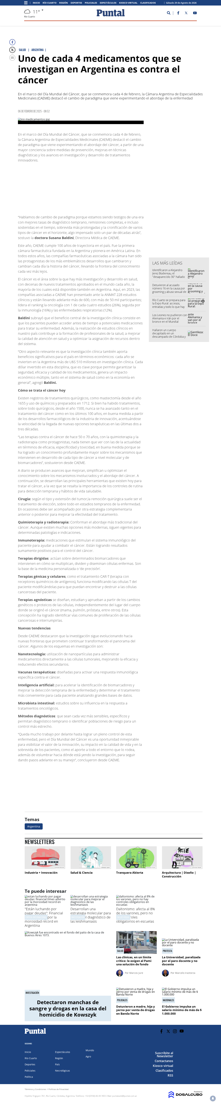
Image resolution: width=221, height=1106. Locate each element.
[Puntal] (35, 1034)
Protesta (167, 951)
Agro (88, 1056)
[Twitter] (12, 50)
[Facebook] (12, 42)
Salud (120, 951)
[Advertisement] (116, 187)
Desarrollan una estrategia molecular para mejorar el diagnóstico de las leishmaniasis (90, 915)
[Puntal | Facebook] (178, 14)
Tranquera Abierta (129, 873)
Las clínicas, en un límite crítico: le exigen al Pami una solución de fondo (133, 960)
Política (29, 1076)
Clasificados (148, 3)
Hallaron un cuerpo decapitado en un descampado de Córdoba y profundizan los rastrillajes (169, 335)
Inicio (36, 3)
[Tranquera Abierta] (136, 857)
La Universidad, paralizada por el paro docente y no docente (181, 960)
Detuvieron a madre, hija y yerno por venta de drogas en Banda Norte (135, 1010)
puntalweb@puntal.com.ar (124, 1095)
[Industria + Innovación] (45, 857)
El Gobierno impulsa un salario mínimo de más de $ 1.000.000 (182, 1010)
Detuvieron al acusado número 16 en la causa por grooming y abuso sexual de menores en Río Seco (169, 290)
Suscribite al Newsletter (164, 1054)
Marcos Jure (136, 972)
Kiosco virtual (128, 3)
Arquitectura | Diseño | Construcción (179, 874)
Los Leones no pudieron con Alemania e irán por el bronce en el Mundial (169, 318)
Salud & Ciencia (81, 873)
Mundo (90, 1050)
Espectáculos (108, 3)
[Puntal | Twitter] (186, 14)
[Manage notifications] (213, 1098)
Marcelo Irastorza (185, 972)
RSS (170, 1075)
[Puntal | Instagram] (175, 1031)
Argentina (33, 826)
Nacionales (168, 1000)
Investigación (32, 993)
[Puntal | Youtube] (195, 14)
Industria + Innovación (41, 873)
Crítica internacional (36, 917)
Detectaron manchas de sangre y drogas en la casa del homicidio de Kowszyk (67, 1008)
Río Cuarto (49, 3)
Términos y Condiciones (35, 1089)
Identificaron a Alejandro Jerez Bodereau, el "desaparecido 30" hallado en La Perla (168, 275)
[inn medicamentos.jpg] (81, 121)
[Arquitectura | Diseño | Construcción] (182, 857)
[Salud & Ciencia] (90, 857)
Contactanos (164, 1061)
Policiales (91, 3)
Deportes (76, 3)
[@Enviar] (12, 58)
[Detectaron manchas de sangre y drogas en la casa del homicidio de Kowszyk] (68, 963)
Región (63, 3)
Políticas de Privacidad (59, 1089)
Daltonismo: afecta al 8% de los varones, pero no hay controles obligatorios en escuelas (135, 915)
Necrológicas (62, 1070)
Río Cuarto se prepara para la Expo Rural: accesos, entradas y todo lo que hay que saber (168, 305)
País (57, 1064)
